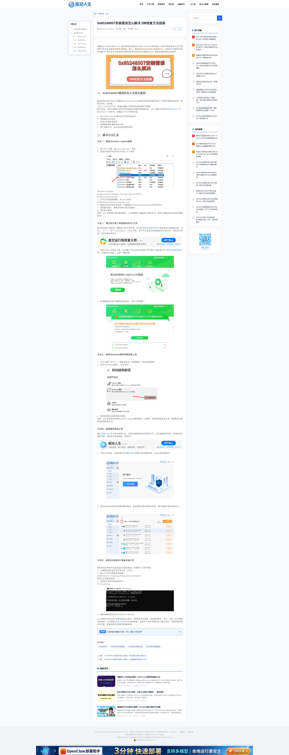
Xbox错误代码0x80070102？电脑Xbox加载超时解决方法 (206, 145)
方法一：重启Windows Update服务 (80, 36)
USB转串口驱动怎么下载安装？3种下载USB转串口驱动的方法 (206, 100)
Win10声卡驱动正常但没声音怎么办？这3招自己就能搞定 (206, 38)
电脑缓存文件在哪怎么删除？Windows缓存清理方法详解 (138, 707)
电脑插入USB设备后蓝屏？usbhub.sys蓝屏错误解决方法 (138, 677)
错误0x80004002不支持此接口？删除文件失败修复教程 (206, 192)
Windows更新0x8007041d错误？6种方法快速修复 (206, 184)
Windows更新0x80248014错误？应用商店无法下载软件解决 (206, 164)
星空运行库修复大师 (148, 228)
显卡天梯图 (203, 4)
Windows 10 (175, 109)
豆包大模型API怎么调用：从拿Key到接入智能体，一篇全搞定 (140, 692)
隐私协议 (182, 732)
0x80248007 (103, 646)
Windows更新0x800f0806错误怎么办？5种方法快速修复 (207, 200)
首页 (141, 4)
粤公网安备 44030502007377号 (145, 740)
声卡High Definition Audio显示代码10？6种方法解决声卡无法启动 (207, 47)
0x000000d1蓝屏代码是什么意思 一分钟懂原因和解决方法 (125, 659)
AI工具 (193, 4)
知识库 (171, 4)
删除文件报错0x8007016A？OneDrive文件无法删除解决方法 (207, 137)
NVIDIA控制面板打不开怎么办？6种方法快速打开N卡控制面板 (206, 65)
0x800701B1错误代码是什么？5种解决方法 (207, 74)
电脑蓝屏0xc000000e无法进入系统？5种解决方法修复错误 (207, 91)
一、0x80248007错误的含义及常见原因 (80, 29)
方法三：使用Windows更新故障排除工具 (80, 44)
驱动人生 (106, 433)
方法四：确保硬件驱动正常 (80, 47)
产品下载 (150, 4)
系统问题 (101, 14)
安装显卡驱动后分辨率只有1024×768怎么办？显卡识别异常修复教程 (207, 154)
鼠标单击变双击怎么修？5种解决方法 (207, 82)
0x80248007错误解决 (153, 646)
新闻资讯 (161, 4)
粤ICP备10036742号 (140, 737)
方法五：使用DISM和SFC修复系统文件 (80, 51)
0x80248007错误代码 (135, 646)
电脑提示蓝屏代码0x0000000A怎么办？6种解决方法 (207, 56)
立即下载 (167, 240)
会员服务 (215, 4)
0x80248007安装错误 (118, 646)
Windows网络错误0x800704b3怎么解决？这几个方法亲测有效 (207, 209)
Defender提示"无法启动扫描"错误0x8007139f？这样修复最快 (207, 219)
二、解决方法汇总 (77, 33)
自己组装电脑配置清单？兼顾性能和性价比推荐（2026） (206, 109)
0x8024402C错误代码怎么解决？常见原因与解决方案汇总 (125, 656)
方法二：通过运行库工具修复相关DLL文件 (80, 40)
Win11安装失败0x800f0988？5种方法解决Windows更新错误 (206, 174)
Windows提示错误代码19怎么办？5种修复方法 (206, 117)
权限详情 (190, 732)
